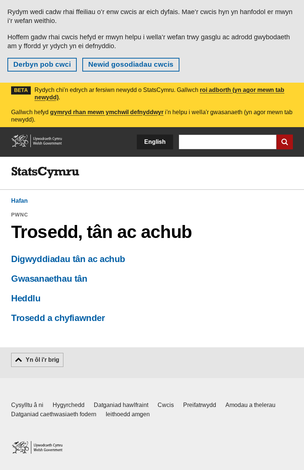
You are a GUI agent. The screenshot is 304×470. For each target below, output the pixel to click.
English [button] (155, 142)
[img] (45, 173)
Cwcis (166, 405)
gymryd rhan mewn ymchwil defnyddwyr (106, 112)
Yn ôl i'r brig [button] (42, 360)
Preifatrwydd (199, 405)
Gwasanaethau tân (49, 279)
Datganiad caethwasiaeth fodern (53, 414)
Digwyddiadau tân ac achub (68, 259)
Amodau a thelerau (250, 405)
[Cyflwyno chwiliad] (285, 142)
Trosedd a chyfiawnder (58, 318)
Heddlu (26, 298)
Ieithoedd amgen (128, 414)
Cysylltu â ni (27, 405)
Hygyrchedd (69, 405)
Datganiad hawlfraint (121, 405)
